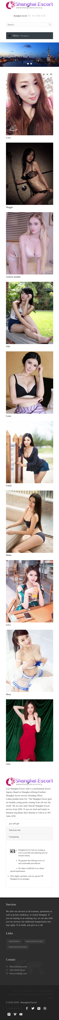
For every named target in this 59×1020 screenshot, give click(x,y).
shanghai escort (20, 16)
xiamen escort (19, 991)
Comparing (14, 837)
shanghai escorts (18, 947)
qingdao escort (40, 994)
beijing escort (27, 994)
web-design (14, 941)
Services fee (14, 830)
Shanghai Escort (28, 1002)
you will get (14, 823)
